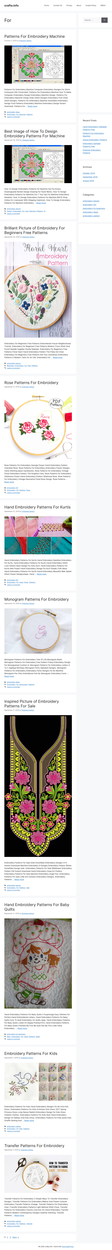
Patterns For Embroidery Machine (34, 36)
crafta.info (11, 5)
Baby (9, 1037)
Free (29, 366)
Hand (21, 582)
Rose (28, 490)
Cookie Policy (91, 5)
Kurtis (26, 582)
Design (9, 211)
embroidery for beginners (16, 1034)
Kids (21, 1129)
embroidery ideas (13, 112)
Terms (46, 5)
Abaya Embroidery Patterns (95, 140)
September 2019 (90, 177)
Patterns (29, 114)
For (17, 114)
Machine (22, 114)
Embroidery (11, 114)
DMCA (103, 5)
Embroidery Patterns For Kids (30, 1053)
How (27, 211)
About (79, 5)
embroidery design (14, 209)
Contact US (57, 5)
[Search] (104, 20)
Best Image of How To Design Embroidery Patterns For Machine (34, 133)
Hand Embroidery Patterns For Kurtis (37, 507)
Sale (27, 888)
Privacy (69, 5)
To (45, 211)
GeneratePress (68, 1247)
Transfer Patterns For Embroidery (34, 1145)
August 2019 (88, 181)
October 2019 (89, 173)
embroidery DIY (12, 488)
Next (15, 1237)
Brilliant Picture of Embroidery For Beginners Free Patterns (34, 230)
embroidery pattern (14, 1126)
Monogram (23, 684)
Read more (32, 106)
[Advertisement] (95, 72)
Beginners (10, 366)
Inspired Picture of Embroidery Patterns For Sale (31, 703)
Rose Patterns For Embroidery (31, 382)
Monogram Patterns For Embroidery (36, 599)
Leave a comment (13, 117)
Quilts (38, 1037)
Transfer (29, 1224)
